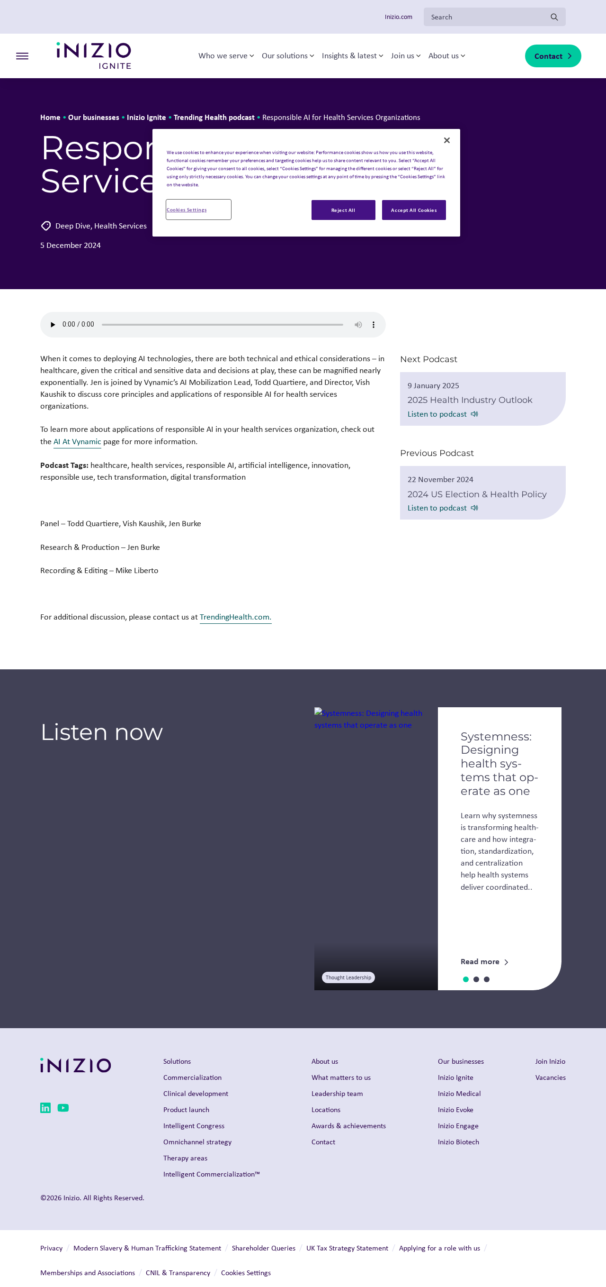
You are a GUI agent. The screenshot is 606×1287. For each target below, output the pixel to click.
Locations (326, 1109)
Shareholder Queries (263, 1248)
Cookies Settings (186, 209)
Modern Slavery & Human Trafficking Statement (147, 1248)
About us (443, 56)
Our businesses (93, 116)
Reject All (343, 209)
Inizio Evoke (455, 1109)
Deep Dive (72, 225)
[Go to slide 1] (466, 979)
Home (50, 116)
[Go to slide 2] (476, 979)
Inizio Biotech (458, 1142)
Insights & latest (349, 56)
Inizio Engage (458, 1126)
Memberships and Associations (87, 1273)
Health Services (120, 225)
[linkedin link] (45, 1109)
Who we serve (223, 56)
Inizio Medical (459, 1093)
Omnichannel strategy (197, 1142)
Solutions (177, 1061)
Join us (402, 56)
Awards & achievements (349, 1126)
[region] (306, 183)
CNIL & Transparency (178, 1273)
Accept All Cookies (414, 209)
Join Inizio (550, 1061)
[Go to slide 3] (487, 979)
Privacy (51, 1248)
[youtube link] (63, 1109)
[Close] (447, 140)
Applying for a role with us (439, 1248)
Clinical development (195, 1093)
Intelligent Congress (193, 1126)
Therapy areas (185, 1158)
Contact (548, 56)
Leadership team (337, 1093)
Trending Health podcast (214, 116)
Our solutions (285, 56)
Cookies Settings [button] (246, 1273)
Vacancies (550, 1077)
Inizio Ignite (146, 116)
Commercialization (192, 1077)
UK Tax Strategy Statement (347, 1248)
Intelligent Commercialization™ (211, 1174)
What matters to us (341, 1077)
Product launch (186, 1109)
